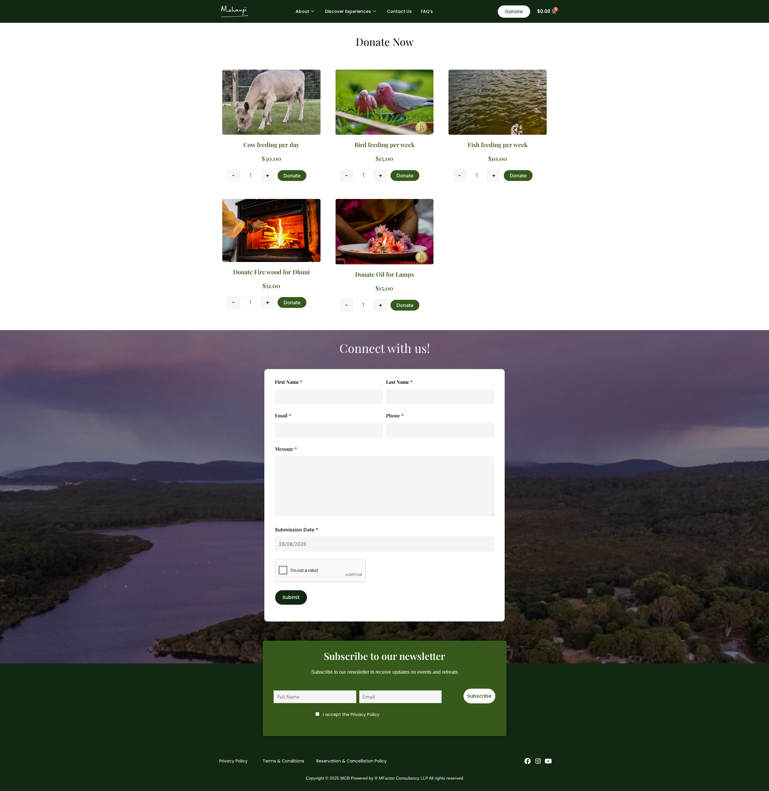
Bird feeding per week (384, 144)
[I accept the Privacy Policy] (452, 692)
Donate (292, 176)
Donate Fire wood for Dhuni (271, 272)
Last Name (399, 382)
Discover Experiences (348, 11)
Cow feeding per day (271, 144)
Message (286, 449)
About (302, 11)
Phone (395, 415)
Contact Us (399, 11)
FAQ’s (427, 11)
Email (283, 415)
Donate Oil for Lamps (384, 274)
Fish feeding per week (497, 144)
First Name (288, 382)
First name (285, 686)
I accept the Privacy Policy (351, 714)
